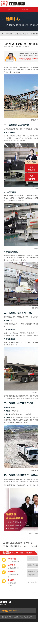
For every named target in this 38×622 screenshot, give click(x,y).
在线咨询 (31, 170)
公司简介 (25, 10)
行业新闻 (9, 34)
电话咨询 (31, 179)
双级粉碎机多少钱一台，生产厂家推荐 (23, 546)
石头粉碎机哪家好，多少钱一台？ (22, 543)
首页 (8, 10)
